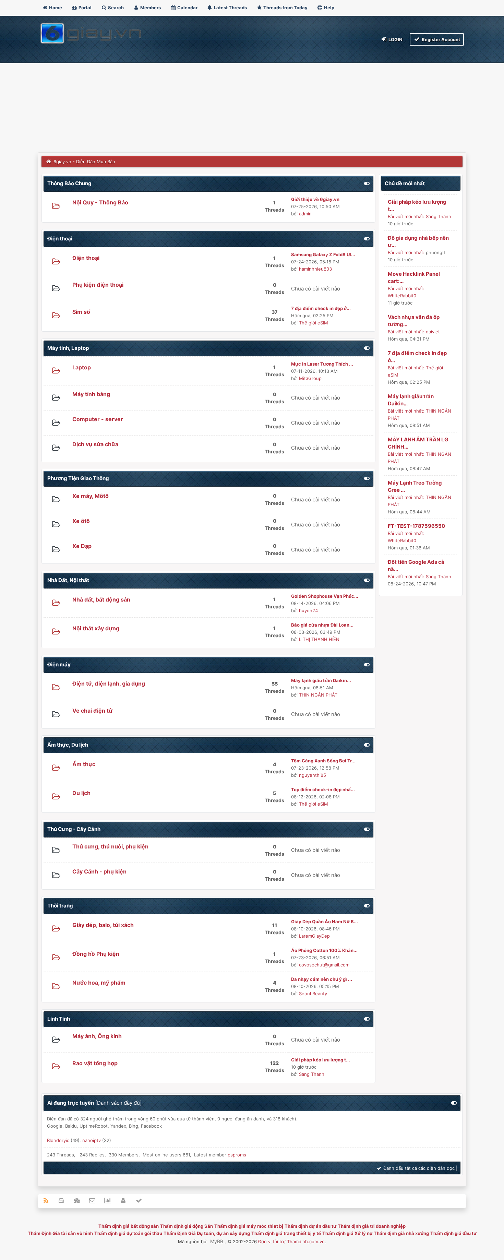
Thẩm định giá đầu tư (453, 1233)
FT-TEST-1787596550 (416, 526)
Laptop (81, 367)
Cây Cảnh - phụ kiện (99, 871)
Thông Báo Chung (69, 183)
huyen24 (308, 610)
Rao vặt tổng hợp (95, 1063)
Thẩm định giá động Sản (186, 1226)
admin (305, 213)
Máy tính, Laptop (68, 348)
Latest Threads (230, 7)
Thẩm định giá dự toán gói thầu (128, 1233)
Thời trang (60, 905)
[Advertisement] (252, 101)
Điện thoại (59, 238)
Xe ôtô (81, 521)
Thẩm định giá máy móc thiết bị (248, 1226)
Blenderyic (58, 1140)
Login (395, 39)
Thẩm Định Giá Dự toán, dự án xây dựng (207, 1233)
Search (115, 7)
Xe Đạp (82, 546)
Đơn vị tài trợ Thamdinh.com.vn (291, 1241)
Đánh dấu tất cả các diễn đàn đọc (418, 1168)
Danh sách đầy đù (118, 1102)
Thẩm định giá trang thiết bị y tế (286, 1233)
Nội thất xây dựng (95, 628)
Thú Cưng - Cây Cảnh (73, 829)
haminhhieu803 (315, 269)
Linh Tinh (58, 1018)
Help (328, 7)
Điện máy (59, 664)
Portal (84, 7)
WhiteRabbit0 (402, 295)
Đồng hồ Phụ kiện (95, 953)
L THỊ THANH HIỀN (319, 639)
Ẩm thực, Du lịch (67, 744)
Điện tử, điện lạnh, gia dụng (108, 683)
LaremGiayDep (314, 936)
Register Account (440, 39)
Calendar (186, 7)
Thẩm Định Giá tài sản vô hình (60, 1233)
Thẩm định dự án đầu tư (310, 1226)
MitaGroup (310, 378)
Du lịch (81, 792)
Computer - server (97, 419)
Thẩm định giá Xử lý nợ (347, 1233)
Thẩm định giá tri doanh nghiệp (372, 1226)
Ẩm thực (83, 764)
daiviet (433, 331)
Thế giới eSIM (313, 322)
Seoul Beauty (313, 993)
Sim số (81, 311)
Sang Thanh (311, 1074)
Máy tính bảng (91, 394)
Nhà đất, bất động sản (101, 599)
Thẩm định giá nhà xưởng (401, 1233)
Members (150, 7)
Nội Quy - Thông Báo (100, 202)
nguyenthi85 (312, 775)
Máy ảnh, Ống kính (97, 1036)
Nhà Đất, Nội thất (68, 580)
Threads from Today (285, 7)
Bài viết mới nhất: (406, 216)
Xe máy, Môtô (90, 495)
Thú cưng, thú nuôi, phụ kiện (110, 846)
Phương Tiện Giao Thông (78, 478)
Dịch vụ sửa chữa (95, 444)
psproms (237, 1154)
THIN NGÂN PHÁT (318, 695)
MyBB (216, 1241)
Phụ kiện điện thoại (97, 284)
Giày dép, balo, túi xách (103, 925)
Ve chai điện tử (92, 710)
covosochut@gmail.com (324, 964)
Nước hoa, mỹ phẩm (98, 982)
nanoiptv (91, 1140)
